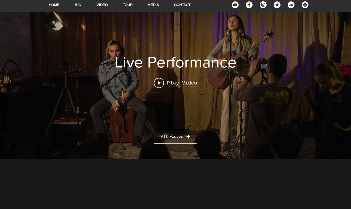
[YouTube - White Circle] (235, 4)
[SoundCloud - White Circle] (291, 4)
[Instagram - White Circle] (263, 4)
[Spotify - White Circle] (305, 4)
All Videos (172, 136)
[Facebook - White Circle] (249, 4)
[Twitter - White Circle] (277, 4)
